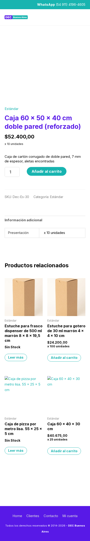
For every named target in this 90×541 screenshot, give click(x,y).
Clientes (32, 516)
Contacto (51, 516)
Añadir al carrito (47, 171)
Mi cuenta (70, 516)
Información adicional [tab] (23, 220)
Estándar (11, 109)
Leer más (16, 357)
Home (17, 516)
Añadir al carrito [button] (64, 358)
